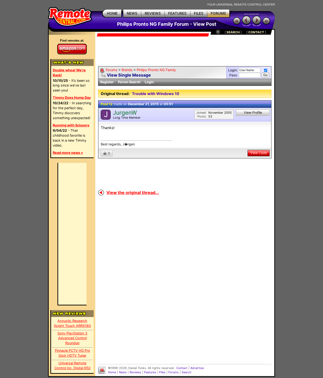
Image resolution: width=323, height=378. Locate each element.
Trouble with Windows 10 (155, 93)
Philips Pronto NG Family (156, 70)
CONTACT (256, 32)
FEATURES (177, 13)
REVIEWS (153, 13)
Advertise (197, 368)
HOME (112, 13)
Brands (127, 70)
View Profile (253, 112)
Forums (112, 70)
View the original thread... (132, 192)
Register (107, 82)
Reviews (135, 372)
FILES (198, 13)
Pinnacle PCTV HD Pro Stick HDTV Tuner (72, 352)
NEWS (132, 13)
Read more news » (68, 153)
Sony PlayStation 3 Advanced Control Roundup (72, 338)
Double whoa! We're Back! (69, 72)
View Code (258, 153)
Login (149, 82)
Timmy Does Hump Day (72, 98)
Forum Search (129, 82)
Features (150, 372)
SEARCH (233, 32)
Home (112, 372)
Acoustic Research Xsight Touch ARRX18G (72, 323)
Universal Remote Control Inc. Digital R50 (72, 365)
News (123, 372)
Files (162, 372)
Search (186, 372)
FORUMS (218, 13)
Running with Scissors (71, 125)
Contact (182, 368)
